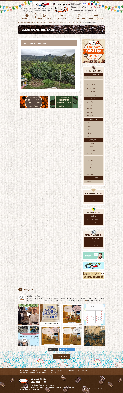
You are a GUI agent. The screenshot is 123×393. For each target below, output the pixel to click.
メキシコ (89, 171)
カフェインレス (91, 88)
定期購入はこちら (64, 102)
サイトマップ (54, 372)
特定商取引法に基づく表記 (28, 372)
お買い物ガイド (61, 370)
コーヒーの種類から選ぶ (93, 74)
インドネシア (90, 143)
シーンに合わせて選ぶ (93, 178)
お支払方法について (83, 370)
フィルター (93, 197)
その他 (93, 200)
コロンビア (90, 157)
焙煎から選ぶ (93, 119)
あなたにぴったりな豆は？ (93, 219)
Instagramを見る (61, 356)
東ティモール (90, 174)
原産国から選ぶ (93, 140)
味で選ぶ (93, 98)
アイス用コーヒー (92, 84)
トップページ (24, 370)
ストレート (90, 77)
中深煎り (89, 133)
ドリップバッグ (91, 91)
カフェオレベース (92, 95)
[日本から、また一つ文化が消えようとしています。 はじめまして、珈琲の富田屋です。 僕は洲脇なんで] (28, 314)
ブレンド (89, 81)
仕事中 (89, 181)
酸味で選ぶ (90, 115)
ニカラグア (90, 160)
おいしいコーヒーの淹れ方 (93, 238)
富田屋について (36, 370)
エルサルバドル (91, 150)
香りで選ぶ (90, 102)
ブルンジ (89, 167)
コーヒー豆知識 (93, 245)
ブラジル (89, 164)
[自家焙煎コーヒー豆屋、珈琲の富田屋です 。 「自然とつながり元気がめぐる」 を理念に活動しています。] (72, 314)
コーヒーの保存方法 (93, 242)
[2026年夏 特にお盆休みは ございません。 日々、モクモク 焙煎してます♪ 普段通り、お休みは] (94, 314)
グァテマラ (90, 153)
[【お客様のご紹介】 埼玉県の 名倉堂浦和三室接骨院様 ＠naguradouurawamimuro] (50, 314)
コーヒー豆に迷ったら (93, 223)
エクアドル (90, 147)
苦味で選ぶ (90, 112)
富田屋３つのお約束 (48, 370)
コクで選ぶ (90, 105)
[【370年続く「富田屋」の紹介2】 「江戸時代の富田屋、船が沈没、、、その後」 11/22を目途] (94, 336)
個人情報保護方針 (43, 372)
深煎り (89, 136)
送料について (71, 370)
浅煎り (89, 122)
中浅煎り (89, 126)
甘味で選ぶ (90, 109)
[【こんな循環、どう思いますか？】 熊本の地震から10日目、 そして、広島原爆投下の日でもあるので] (28, 336)
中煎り (89, 129)
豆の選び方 (93, 216)
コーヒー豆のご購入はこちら (34, 102)
